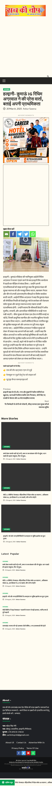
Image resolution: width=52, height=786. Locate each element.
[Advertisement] (26, 46)
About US (10, 742)
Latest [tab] (5, 553)
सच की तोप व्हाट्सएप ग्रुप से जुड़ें (19, 370)
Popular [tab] (14, 553)
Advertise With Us (37, 742)
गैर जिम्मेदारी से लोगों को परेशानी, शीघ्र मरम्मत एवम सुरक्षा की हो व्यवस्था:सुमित (27, 404)
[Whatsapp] (33, 234)
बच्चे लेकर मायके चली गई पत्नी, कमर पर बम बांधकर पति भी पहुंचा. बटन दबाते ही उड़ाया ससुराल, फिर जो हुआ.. (24, 454)
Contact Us (21, 742)
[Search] (47, 76)
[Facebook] (13, 234)
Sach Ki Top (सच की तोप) (29, 760)
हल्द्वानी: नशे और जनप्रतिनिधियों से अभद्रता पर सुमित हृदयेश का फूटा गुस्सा (25, 596)
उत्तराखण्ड (6, 89)
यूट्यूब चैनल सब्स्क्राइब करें (17, 379)
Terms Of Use (32, 748)
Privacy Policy (18, 748)
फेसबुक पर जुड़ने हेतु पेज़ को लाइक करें (21, 374)
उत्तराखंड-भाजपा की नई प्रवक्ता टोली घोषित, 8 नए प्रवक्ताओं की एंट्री (24, 626)
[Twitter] (26, 234)
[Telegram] (20, 234)
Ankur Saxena (29, 108)
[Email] (6, 234)
